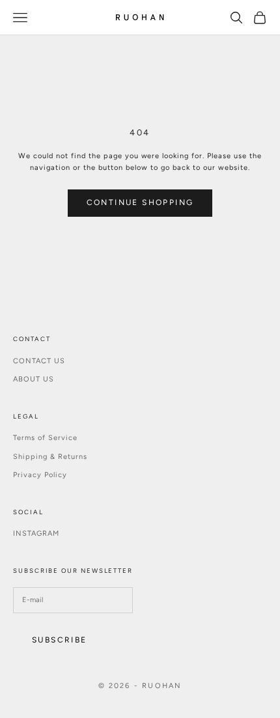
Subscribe (59, 639)
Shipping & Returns (50, 456)
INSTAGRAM (36, 533)
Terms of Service (45, 438)
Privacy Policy (40, 475)
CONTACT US (39, 361)
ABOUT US (33, 379)
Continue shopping (140, 202)
